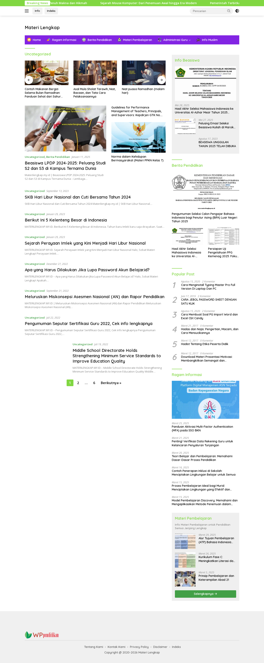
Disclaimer (160, 647)
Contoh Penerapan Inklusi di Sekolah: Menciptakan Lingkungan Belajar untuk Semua (204, 472)
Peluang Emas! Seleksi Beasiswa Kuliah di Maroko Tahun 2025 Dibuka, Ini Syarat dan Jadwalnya (217, 125)
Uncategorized (35, 157)
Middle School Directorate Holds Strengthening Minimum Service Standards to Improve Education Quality (117, 356)
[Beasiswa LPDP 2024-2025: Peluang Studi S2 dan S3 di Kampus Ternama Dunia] (65, 128)
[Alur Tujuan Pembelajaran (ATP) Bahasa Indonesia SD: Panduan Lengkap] (185, 541)
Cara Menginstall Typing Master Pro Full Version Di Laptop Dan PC (208, 286)
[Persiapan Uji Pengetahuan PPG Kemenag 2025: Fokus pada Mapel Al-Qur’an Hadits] (223, 236)
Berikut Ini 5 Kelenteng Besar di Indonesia (66, 220)
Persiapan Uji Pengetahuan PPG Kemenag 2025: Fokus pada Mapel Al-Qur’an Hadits (223, 252)
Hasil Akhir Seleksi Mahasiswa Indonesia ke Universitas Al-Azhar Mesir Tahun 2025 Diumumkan (204, 110)
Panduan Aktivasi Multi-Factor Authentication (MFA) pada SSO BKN (202, 428)
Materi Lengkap (42, 27)
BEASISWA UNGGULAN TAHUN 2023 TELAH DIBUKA (217, 144)
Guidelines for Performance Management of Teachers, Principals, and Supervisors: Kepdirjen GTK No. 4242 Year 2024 (136, 111)
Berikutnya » (111, 383)
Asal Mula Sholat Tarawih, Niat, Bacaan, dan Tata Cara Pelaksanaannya (94, 92)
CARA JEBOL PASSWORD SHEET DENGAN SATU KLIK (209, 301)
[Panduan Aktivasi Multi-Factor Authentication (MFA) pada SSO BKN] (205, 400)
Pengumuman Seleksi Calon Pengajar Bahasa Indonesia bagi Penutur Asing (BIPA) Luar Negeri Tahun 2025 (204, 217)
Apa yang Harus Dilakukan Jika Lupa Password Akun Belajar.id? (87, 269)
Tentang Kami (93, 647)
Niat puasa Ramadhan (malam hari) (143, 91)
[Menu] (27, 10)
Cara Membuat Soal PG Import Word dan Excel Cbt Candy (209, 316)
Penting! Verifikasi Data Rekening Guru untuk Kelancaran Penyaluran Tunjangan (202, 443)
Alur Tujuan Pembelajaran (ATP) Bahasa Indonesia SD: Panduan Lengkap (216, 540)
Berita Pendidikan (58, 157)
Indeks (51, 10)
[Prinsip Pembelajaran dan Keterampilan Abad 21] (185, 579)
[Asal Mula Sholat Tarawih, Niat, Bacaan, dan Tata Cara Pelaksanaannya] (95, 73)
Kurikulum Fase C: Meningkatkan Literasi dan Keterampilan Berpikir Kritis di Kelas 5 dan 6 (217, 559)
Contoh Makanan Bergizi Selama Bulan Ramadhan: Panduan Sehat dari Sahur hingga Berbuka (43, 93)
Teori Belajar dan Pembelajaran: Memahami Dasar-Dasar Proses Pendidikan (202, 458)
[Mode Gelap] (237, 10)
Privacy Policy (139, 647)
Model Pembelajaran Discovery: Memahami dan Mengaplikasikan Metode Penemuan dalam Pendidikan (205, 502)
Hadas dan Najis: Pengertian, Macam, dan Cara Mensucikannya (209, 331)
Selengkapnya (204, 594)
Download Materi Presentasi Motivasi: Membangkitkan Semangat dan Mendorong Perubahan (206, 358)
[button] (229, 10)
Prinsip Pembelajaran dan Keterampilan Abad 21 (216, 577)
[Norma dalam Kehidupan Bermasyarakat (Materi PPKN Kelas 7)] (138, 137)
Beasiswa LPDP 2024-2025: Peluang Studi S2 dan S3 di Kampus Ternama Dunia (65, 165)
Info (37, 10)
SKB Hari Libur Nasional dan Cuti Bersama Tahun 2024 (78, 197)
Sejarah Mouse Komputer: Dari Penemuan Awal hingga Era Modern (129, 3)
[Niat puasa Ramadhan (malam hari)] (144, 73)
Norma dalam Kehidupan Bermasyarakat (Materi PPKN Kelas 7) (137, 158)
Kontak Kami (116, 647)
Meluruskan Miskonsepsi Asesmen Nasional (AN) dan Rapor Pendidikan (94, 296)
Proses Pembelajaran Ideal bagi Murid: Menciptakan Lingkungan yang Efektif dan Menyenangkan (201, 487)
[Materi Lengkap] (43, 635)
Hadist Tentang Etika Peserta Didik (204, 344)
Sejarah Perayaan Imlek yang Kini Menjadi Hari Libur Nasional (85, 243)
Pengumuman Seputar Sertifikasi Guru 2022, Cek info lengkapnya (88, 323)
